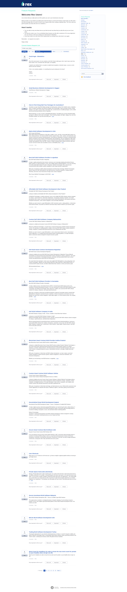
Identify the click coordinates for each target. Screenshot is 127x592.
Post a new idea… (84, 18)
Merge (82, 50)
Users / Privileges (84, 66)
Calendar (83, 28)
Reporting (83, 60)
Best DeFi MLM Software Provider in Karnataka (43, 281)
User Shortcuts (33, 453)
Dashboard (83, 36)
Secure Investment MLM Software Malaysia (42, 495)
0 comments (31, 92)
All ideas (83, 20)
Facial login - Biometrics (36, 56)
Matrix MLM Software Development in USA (42, 131)
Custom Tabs (83, 34)
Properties (83, 57)
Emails (82, 39)
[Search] (102, 74)
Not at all (49, 79)
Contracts (83, 33)
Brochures (83, 24)
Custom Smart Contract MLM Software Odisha (43, 373)
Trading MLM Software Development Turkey (42, 532)
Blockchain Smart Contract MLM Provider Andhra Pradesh (47, 340)
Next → (59, 570)
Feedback (83, 41)
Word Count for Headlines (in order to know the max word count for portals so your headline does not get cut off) (52, 552)
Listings (82, 47)
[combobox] (92, 73)
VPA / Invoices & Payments (86, 68)
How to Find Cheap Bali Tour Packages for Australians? (46, 105)
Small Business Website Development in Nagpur (44, 88)
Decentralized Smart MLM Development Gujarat (44, 402)
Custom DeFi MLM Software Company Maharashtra (45, 219)
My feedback (66, 51)
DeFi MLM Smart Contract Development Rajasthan (44, 249)
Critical (65, 79)
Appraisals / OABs (84, 23)
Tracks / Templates (84, 63)
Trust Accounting (84, 65)
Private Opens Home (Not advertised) (40, 472)
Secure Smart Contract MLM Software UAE (42, 430)
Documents (83, 37)
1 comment (31, 75)
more (53, 116)
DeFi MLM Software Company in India (41, 311)
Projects (82, 55)
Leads (82, 45)
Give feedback (87, 77)
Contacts (83, 31)
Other (35, 75)
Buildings (83, 26)
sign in (91, 10)
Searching (83, 62)
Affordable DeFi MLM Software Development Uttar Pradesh (47, 189)
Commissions (84, 29)
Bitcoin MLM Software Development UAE (42, 517)
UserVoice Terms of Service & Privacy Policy (68, 587)
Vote (24, 60)
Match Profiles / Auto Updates (87, 49)
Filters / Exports (84, 42)
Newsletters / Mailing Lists (86, 52)
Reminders (83, 58)
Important (57, 79)
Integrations (83, 44)
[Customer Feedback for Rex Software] (27, 3)
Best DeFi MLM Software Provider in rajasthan (43, 157)
